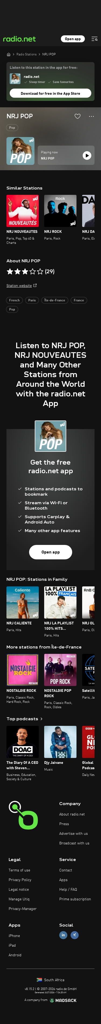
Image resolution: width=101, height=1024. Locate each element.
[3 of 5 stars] (25, 271)
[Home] (8, 54)
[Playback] (87, 155)
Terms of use (19, 870)
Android (15, 955)
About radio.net (72, 814)
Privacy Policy (20, 880)
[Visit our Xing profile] (74, 935)
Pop (12, 128)
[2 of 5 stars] (17, 271)
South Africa (53, 980)
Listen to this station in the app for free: (43, 68)
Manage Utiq (19, 899)
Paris (32, 300)
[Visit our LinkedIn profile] (63, 935)
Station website (19, 286)
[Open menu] (94, 39)
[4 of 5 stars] (32, 271)
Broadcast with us (74, 843)
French (14, 300)
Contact (65, 870)
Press (64, 824)
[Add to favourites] (77, 116)
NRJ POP (47, 158)
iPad (12, 945)
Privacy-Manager (23, 909)
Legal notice (19, 890)
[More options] (91, 116)
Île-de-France (54, 300)
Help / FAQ (68, 890)
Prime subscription (75, 899)
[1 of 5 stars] (10, 271)
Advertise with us (73, 834)
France (79, 300)
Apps (63, 880)
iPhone (14, 936)
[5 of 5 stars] (40, 271)
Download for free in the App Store (50, 94)
